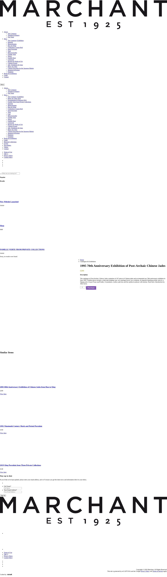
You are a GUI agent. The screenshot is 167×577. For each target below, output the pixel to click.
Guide (6, 75)
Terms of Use (8, 152)
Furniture (10, 136)
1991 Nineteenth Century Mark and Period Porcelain (21, 426)
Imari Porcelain (12, 49)
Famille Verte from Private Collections (19, 102)
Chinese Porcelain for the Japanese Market (21, 68)
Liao (9, 114)
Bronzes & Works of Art (15, 61)
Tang (9, 51)
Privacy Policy (8, 155)
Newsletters (7, 145)
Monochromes (12, 44)
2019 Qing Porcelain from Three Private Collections (20, 465)
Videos (6, 147)
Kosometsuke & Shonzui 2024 (17, 100)
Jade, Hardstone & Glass (15, 65)
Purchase (91, 288)
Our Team (11, 37)
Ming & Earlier (12, 53)
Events (6, 143)
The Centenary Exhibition (16, 40)
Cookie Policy (8, 157)
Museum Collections (10, 142)
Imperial (10, 42)
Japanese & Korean (14, 70)
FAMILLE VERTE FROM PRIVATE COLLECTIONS (22, 249)
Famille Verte (12, 54)
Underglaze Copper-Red (15, 47)
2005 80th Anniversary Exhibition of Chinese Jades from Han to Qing (27, 387)
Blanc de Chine (12, 66)
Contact (6, 77)
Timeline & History (14, 35)
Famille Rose (12, 58)
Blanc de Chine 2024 (14, 98)
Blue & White (12, 46)
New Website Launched (9, 202)
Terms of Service (158, 571)
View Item (3, 394)
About (6, 32)
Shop (5, 39)
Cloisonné (11, 59)
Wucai (10, 56)
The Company (12, 33)
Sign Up (3, 495)
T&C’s (6, 154)
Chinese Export (12, 63)
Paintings (10, 72)
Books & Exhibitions (10, 73)
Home (82, 260)
